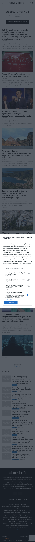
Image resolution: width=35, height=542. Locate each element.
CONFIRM (10, 302)
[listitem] (17, 269)
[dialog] (17, 271)
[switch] (28, 273)
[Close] (31, 237)
